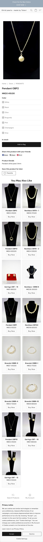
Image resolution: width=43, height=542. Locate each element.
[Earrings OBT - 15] (11, 272)
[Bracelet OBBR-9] (11, 348)
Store (11, 84)
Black (7, 107)
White (7, 102)
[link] (21, 5)
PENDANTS (20, 84)
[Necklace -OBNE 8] (31, 272)
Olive (6, 112)
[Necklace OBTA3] (31, 310)
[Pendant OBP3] (11, 196)
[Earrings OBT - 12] (11, 463)
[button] (14, 10)
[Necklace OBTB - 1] (31, 196)
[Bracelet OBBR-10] (31, 386)
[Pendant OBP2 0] (21, 50)
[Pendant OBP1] (11, 310)
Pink (6, 123)
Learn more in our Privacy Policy (13, 529)
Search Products (13, 498)
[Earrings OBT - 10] (31, 424)
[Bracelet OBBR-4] (11, 386)
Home (4, 84)
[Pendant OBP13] (11, 234)
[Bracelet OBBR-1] (31, 348)
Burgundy (8, 118)
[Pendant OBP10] (11, 424)
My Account (30, 498)
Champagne (9, 128)
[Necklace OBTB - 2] (31, 234)
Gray (6, 133)
